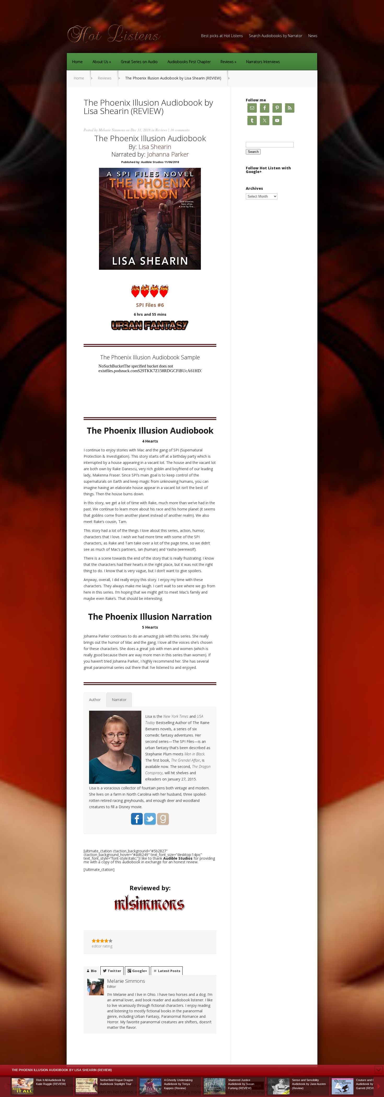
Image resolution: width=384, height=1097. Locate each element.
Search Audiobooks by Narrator (275, 36)
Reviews (227, 61)
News (312, 36)
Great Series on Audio (139, 61)
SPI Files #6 (150, 305)
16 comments (179, 129)
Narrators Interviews (263, 61)
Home (77, 61)
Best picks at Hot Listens (222, 36)
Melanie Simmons (112, 129)
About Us (100, 61)
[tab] (95, 699)
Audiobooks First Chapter (189, 61)
